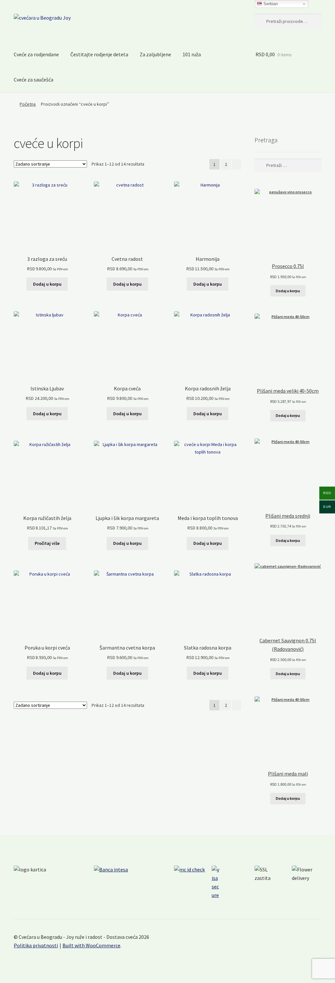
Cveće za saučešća (33, 79)
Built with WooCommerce (91, 945)
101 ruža (192, 54)
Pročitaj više (47, 543)
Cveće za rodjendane (36, 54)
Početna (28, 104)
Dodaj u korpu (47, 284)
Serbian (270, 3)
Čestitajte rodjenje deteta (99, 54)
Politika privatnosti (36, 945)
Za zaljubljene (155, 54)
